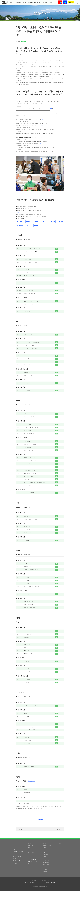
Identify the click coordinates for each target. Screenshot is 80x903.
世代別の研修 (45, 849)
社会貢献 (29, 863)
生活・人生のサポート (32, 861)
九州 (29, 225)
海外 (37, 225)
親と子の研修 (45, 854)
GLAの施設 (15, 858)
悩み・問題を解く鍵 (32, 859)
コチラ (41, 126)
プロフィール (30, 845)
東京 (37, 222)
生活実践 (44, 856)
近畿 (62, 222)
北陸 (45, 222)
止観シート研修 (46, 864)
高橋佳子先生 (18, 2)
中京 (54, 222)
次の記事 (59, 829)
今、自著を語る (31, 852)
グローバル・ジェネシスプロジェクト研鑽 (48, 860)
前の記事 (21, 829)
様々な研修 (45, 869)
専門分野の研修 (46, 862)
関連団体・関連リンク (29, 882)
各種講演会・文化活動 (47, 845)
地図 (51, 108)
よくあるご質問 (51, 2)
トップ (13, 843)
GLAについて (12, 2)
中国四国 (21, 225)
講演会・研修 (30, 2)
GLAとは (14, 849)
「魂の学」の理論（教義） (18, 851)
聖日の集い (45, 847)
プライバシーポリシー (39, 882)
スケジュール (45, 871)
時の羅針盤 (30, 849)
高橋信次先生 (15, 854)
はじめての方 (44, 2)
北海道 (20, 222)
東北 (29, 222)
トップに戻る (40, 819)
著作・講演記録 (37, 2)
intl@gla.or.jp (32, 781)
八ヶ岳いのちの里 (16, 860)
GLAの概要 (53, 882)
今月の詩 (29, 847)
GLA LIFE (24, 2)
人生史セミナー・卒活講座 (48, 866)
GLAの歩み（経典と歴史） (18, 856)
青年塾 (44, 852)
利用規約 (47, 882)
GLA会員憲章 (15, 863)
